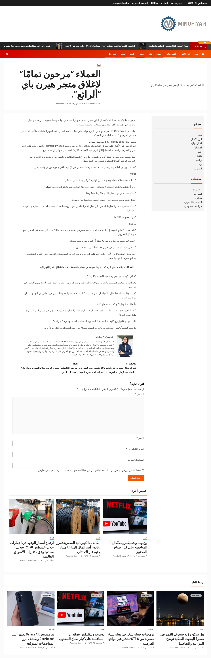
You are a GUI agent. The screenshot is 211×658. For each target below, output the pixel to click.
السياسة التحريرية (140, 3)
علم (150, 54)
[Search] (7, 54)
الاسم (140, 438)
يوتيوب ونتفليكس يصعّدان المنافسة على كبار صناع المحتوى (129, 547)
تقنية (142, 54)
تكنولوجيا (151, 629)
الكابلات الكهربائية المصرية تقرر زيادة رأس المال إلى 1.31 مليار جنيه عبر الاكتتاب (115, 46)
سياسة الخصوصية (121, 3)
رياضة (132, 54)
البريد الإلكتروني (135, 448)
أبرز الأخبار (185, 54)
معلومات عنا (176, 3)
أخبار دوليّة (171, 54)
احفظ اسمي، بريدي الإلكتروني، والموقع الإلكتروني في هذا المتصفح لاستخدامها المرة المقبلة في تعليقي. (89, 470)
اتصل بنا (164, 3)
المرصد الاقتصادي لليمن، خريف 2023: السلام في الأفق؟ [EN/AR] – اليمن (49, 367)
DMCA (154, 3)
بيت (196, 54)
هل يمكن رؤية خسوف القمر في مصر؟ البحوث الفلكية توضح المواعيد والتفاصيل (182, 638)
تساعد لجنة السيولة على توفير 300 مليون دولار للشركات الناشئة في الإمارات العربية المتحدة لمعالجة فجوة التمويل (107, 367)
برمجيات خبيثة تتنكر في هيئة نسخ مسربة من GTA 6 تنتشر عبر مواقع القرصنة (131, 638)
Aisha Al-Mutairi (91, 103)
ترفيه (123, 54)
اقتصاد (159, 54)
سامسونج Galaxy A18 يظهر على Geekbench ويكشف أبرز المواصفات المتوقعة (33, 638)
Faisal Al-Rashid (119, 556)
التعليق (139, 394)
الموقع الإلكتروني (135, 459)
